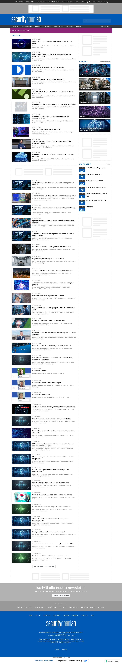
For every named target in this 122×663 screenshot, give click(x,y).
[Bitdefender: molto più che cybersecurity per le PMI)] (21, 249)
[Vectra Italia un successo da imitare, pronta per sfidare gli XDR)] (21, 210)
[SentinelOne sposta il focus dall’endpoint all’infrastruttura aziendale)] (21, 433)
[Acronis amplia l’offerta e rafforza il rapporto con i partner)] (21, 198)
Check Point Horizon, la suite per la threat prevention (52, 495)
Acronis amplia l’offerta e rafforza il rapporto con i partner (54, 196)
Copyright (66, 615)
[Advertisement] (61, 577)
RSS (92, 615)
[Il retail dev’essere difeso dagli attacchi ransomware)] (21, 509)
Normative (69, 26)
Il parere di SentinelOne (41, 395)
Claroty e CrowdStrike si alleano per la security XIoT (52, 419)
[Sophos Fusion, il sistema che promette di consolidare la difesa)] (21, 43)
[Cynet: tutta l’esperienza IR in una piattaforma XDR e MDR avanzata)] (21, 223)
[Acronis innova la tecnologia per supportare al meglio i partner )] (21, 285)
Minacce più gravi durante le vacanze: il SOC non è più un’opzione (52, 458)
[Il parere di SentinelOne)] (21, 397)
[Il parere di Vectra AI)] (21, 373)
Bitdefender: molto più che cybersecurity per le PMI (51, 247)
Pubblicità (75, 615)
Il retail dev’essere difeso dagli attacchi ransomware (51, 507)
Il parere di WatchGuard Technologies (46, 383)
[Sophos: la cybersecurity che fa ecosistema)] (21, 261)
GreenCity (63, 607)
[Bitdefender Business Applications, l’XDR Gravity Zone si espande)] (21, 156)
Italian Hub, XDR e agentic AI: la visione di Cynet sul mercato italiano (51, 55)
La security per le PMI (87, 89)
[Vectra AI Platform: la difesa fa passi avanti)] (21, 323)
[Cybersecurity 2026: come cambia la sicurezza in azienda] (94, 125)
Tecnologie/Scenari (26, 26)
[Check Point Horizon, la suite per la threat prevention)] (21, 497)
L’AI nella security (86, 75)
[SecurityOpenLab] (26, 19)
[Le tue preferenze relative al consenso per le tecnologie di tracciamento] (113, 661)
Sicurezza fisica (59, 26)
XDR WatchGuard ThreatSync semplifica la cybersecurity (53, 407)
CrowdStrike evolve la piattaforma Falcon (48, 296)
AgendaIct (101, 607)
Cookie (57, 649)
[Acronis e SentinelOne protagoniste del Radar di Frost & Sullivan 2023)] (21, 236)
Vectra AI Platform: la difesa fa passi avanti (48, 321)
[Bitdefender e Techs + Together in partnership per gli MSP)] (21, 106)
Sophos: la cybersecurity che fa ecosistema (48, 259)
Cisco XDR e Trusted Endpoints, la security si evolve (51, 346)
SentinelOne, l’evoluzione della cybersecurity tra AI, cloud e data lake (54, 334)
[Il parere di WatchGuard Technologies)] (21, 385)
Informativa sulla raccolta (44, 661)
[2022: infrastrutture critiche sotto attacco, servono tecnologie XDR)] (21, 521)
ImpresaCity (41, 2)
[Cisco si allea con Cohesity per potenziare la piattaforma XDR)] (21, 310)
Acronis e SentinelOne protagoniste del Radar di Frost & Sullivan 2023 (53, 235)
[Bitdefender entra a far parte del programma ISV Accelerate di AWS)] (21, 118)
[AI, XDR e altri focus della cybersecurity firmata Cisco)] (21, 273)
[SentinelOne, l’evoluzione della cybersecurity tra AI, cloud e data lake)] (21, 335)
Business (78, 26)
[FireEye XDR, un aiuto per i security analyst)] (21, 534)
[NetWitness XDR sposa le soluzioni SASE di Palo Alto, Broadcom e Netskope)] (21, 360)
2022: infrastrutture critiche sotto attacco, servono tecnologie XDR (50, 520)
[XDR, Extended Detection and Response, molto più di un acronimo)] (21, 185)
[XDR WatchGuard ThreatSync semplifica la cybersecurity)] (21, 409)
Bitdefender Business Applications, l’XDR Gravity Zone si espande (53, 155)
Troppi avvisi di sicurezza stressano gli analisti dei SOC (53, 544)
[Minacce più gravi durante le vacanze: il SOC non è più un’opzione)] (21, 459)
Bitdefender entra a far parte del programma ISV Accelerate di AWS (50, 117)
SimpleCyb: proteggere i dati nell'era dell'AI (48, 79)
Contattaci (84, 615)
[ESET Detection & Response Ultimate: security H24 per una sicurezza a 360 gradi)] (21, 446)
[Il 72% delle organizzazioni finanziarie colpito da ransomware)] (21, 472)
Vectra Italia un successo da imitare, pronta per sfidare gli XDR (54, 209)
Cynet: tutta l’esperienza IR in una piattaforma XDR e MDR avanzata (54, 222)
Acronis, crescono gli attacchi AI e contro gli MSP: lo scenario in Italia (51, 142)
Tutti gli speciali (104, 61)
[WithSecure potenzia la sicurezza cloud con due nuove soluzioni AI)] (21, 93)
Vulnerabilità (38, 26)
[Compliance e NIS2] (94, 112)
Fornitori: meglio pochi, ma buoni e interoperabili (50, 483)
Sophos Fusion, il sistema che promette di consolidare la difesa (53, 42)
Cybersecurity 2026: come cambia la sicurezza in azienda (92, 129)
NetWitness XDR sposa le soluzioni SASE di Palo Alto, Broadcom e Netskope (52, 359)
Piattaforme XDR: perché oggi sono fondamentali (50, 556)
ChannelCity (30, 2)
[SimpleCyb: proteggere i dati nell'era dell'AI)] (21, 81)
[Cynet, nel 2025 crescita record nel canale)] (21, 69)
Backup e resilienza (86, 102)
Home (16, 26)
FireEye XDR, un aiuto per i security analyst (48, 532)
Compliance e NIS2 (86, 116)
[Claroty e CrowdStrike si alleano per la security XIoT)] (21, 421)
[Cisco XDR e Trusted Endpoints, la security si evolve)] (21, 348)
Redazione (56, 615)
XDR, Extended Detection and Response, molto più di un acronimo (53, 184)
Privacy (64, 649)
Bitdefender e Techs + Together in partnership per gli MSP (54, 104)
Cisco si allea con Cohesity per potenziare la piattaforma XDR (53, 309)
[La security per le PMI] (94, 84)
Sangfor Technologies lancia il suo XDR (47, 129)
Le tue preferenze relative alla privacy (69, 661)
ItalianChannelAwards (88, 607)
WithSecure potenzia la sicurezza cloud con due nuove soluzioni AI (52, 92)
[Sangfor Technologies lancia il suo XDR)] (21, 131)
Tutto (108, 164)
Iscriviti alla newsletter (61, 596)
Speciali (37, 615)
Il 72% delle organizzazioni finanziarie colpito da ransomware (50, 471)
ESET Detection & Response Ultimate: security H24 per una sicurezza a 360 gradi (52, 445)
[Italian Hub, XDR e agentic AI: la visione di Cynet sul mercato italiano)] (21, 56)
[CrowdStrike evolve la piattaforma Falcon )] (21, 298)
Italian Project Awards (88, 2)
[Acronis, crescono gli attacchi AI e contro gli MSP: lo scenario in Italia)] (21, 143)
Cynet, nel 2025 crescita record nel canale (48, 67)
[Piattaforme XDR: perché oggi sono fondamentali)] (21, 558)
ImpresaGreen (73, 607)
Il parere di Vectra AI (40, 371)
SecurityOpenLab (54, 2)
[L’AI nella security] (94, 70)
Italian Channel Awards (70, 2)
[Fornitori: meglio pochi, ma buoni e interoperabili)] (21, 485)
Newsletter (106, 26)
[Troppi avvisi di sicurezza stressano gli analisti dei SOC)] (21, 546)
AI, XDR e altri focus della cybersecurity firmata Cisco (52, 271)
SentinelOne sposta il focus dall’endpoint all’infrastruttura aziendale (53, 432)
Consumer (48, 26)
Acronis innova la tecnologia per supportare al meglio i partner (53, 284)
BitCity (19, 607)
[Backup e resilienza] (94, 98)
